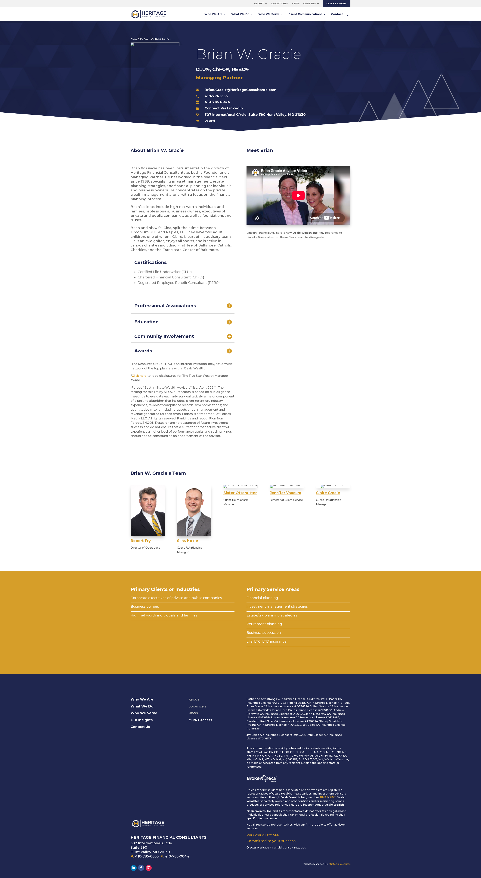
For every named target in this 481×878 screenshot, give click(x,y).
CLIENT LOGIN (336, 3)
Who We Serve (269, 14)
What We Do (240, 14)
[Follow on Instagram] (149, 868)
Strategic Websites (339, 864)
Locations (279, 3)
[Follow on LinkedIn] (134, 868)
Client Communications (305, 14)
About (259, 3)
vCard (210, 121)
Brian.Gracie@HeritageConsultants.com (240, 90)
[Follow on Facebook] (141, 868)
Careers (309, 3)
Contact (337, 14)
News (295, 3)
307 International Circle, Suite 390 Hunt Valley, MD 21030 (255, 115)
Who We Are (213, 14)
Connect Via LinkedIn (224, 108)
